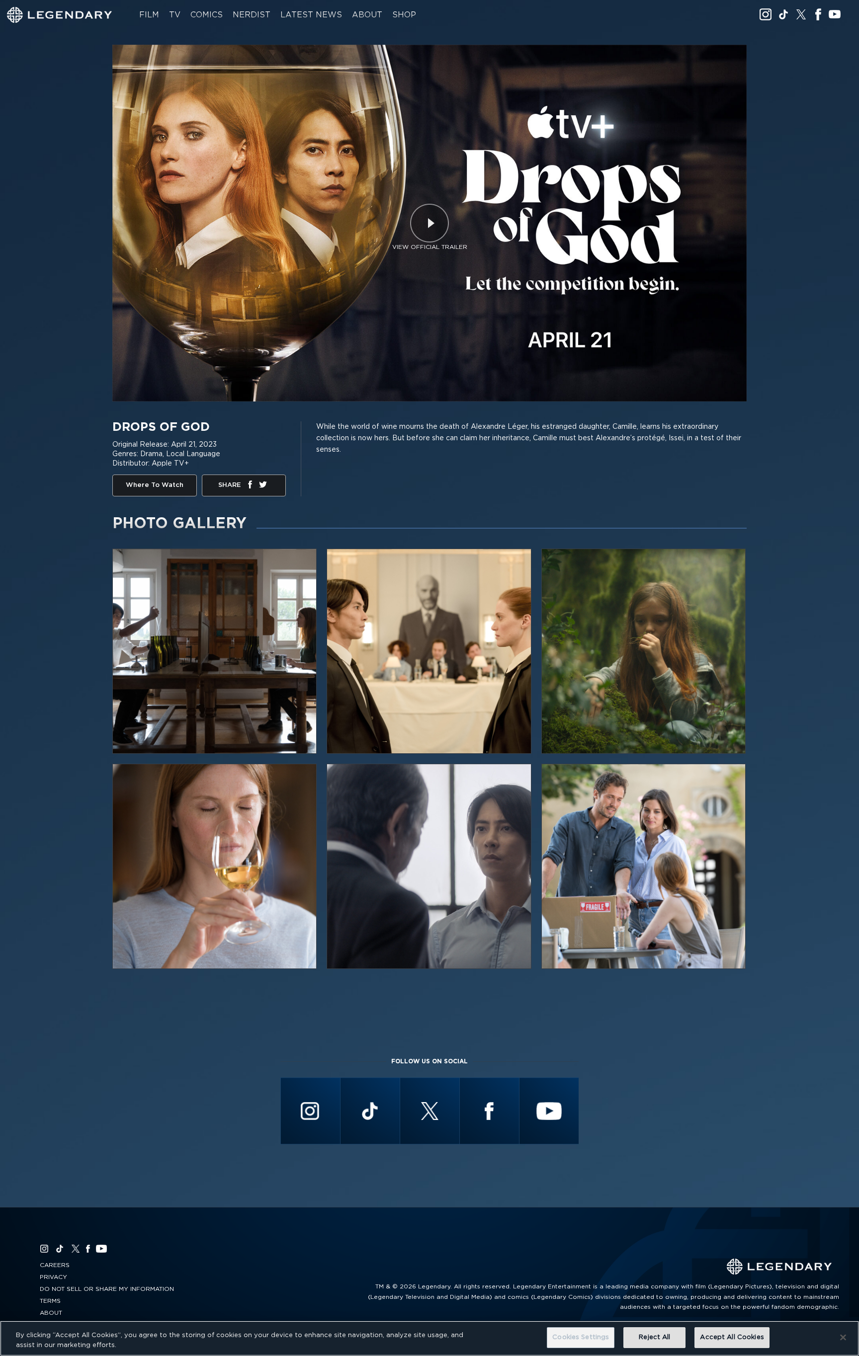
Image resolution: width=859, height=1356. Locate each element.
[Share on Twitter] (263, 486)
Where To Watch (154, 485)
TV (174, 15)
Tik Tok (783, 14)
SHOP (404, 15)
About (367, 15)
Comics (206, 15)
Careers (55, 1265)
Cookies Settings (580, 1337)
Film (149, 15)
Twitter (801, 14)
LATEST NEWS (311, 15)
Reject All (654, 1337)
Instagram (766, 14)
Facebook (818, 14)
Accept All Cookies (732, 1337)
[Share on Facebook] (250, 486)
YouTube (835, 14)
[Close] (843, 1337)
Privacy (53, 1277)
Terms (50, 1301)
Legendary (59, 15)
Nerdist (251, 15)
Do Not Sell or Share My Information (107, 1289)
